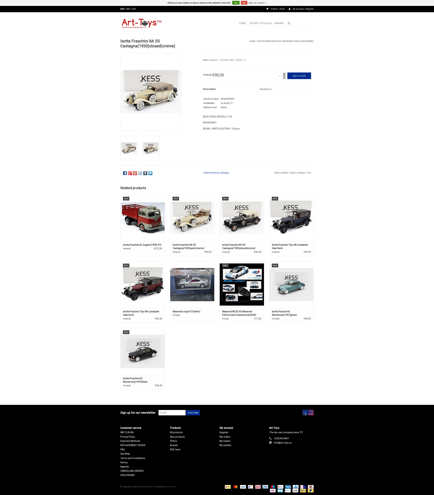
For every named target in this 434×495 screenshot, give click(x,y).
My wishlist (225, 445)
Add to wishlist (281, 173)
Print (309, 173)
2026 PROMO (127, 475)
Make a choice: (211, 60)
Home (242, 23)
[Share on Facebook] (125, 173)
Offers (173, 441)
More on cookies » (257, 3)
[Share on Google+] (130, 173)
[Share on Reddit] (140, 173)
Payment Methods (130, 441)
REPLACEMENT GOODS (132, 445)
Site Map (125, 453)
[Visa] (242, 487)
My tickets (225, 441)
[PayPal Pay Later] (310, 490)
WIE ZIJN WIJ (127, 432)
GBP (128, 9)
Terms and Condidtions (132, 458)
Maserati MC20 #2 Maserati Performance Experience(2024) (239, 313)
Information (209, 89)
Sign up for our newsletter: (138, 412)
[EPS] (272, 490)
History (124, 462)
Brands (279, 23)
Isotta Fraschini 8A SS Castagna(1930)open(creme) (188, 246)
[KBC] (295, 487)
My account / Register (303, 9)
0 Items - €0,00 (277, 9)
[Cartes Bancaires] (280, 490)
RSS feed (175, 449)
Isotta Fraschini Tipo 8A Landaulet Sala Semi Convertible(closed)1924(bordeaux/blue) (142, 313)
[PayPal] (303, 490)
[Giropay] (303, 487)
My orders (225, 436)
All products (176, 432)
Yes (236, 3)
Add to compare (297, 173)
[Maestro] (272, 487)
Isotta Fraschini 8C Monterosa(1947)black (135, 380)
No (244, 3)
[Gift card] (310, 487)
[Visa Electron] (265, 487)
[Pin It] (135, 173)
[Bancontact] (250, 487)
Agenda (124, 466)
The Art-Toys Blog (260, 23)
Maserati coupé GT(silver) (186, 311)
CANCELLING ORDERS (132, 471)
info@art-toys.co (283, 442)
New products (177, 436)
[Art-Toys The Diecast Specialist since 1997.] (154, 23)
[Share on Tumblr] (145, 173)
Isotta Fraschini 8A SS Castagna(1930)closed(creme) (285, 41)
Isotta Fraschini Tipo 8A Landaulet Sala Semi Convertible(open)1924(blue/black (290, 246)
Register (224, 432)
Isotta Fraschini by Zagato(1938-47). (142, 244)
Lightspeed (171, 486)
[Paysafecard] (287, 490)
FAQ (122, 449)
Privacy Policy (127, 436)
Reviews (266, 89)
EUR (122, 9)
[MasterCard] (235, 487)
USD (134, 9)
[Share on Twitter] (150, 173)
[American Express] (288, 487)
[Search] (289, 23)
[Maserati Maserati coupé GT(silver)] (192, 284)
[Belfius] (280, 487)
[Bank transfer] (295, 490)
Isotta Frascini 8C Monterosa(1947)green (284, 313)
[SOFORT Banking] (257, 487)
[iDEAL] (227, 487)
